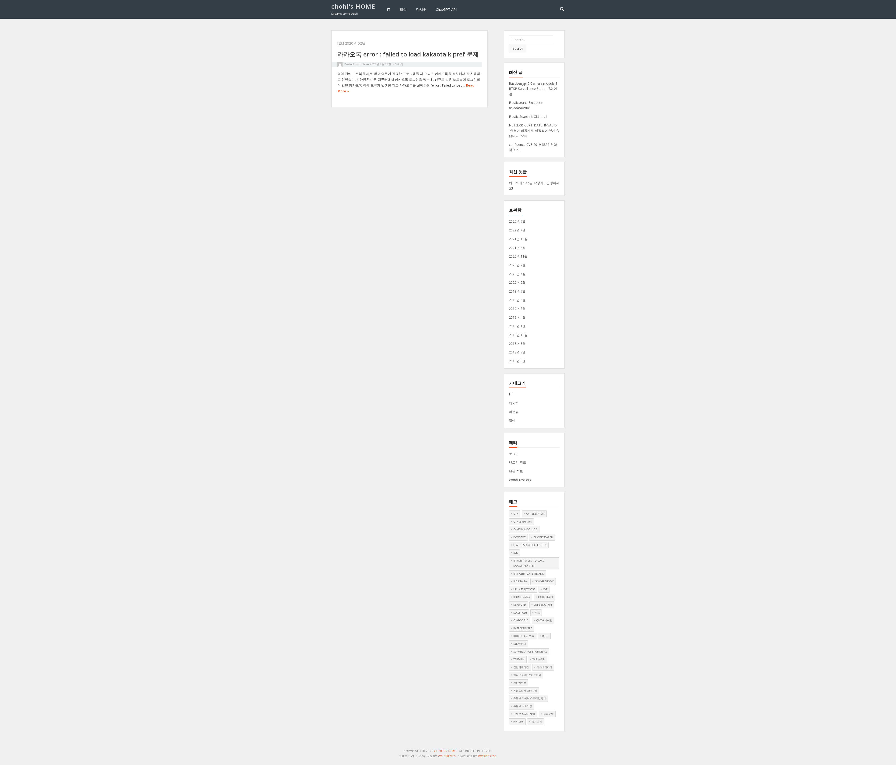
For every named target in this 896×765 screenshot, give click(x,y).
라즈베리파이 (544, 667)
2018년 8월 (517, 343)
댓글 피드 (516, 471)
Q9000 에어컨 (544, 620)
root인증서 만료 (523, 636)
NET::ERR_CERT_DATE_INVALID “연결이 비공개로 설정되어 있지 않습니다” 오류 (534, 130)
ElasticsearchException (529, 545)
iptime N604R (521, 597)
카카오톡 (518, 721)
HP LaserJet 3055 (524, 589)
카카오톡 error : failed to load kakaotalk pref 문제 (408, 54)
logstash (520, 612)
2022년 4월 (517, 230)
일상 (403, 9)
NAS (537, 612)
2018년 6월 (517, 361)
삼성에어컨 (519, 682)
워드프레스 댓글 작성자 (526, 183)
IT (388, 9)
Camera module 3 (525, 529)
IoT (545, 589)
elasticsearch (543, 537)
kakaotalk (545, 597)
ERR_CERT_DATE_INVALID (528, 573)
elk (515, 552)
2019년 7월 (517, 291)
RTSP (545, 636)
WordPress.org (520, 480)
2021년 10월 (518, 239)
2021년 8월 (517, 247)
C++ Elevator (535, 513)
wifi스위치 (538, 659)
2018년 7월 (517, 352)
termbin (519, 659)
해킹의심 (537, 721)
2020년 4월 (517, 274)
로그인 (514, 453)
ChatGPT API (446, 9)
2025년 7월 (517, 221)
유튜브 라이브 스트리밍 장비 (529, 698)
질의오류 (548, 714)
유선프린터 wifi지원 (525, 690)
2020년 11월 (518, 256)
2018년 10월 (518, 335)
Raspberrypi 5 (522, 628)
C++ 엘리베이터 (522, 521)
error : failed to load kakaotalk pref (528, 563)
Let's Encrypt (543, 604)
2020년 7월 (517, 265)
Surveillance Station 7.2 (530, 651)
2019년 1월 (517, 326)
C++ (515, 513)
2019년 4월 (517, 317)
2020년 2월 (517, 282)
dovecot (519, 537)
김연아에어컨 (521, 667)
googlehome (544, 581)
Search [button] (518, 48)
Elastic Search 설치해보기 (528, 116)
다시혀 (421, 9)
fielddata (520, 581)
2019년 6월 (517, 300)
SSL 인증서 (519, 643)
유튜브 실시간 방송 (524, 714)
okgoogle (520, 620)
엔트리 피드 (517, 462)
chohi (362, 64)
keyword (519, 604)
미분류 (514, 411)
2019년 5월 (517, 308)
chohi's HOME (353, 6)
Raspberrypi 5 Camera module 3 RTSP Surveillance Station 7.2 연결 (533, 88)
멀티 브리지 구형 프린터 (527, 675)
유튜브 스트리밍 (522, 706)
